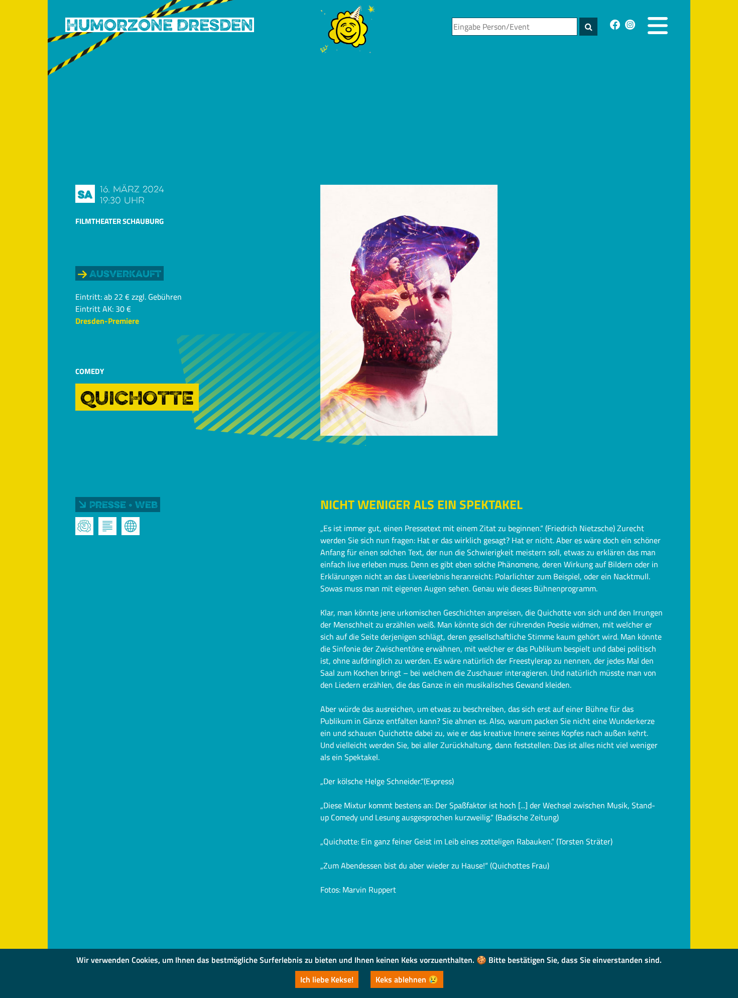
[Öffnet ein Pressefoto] (84, 526)
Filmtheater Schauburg (119, 221)
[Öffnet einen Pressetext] (107, 526)
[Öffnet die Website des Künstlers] (130, 526)
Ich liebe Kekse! (326, 979)
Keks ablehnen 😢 (407, 979)
